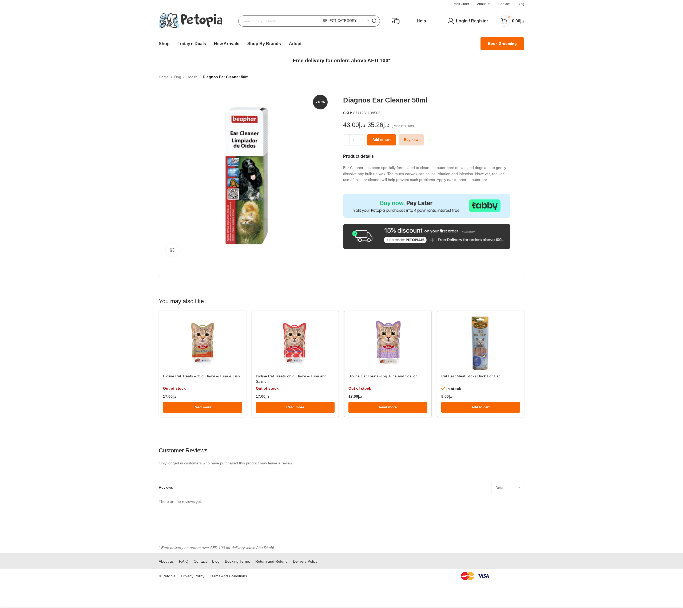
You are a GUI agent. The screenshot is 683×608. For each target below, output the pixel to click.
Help (421, 21)
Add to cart (381, 140)
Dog (177, 77)
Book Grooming (502, 43)
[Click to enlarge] (172, 250)
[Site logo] (190, 20)
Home (164, 77)
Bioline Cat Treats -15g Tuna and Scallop (383, 376)
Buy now (411, 140)
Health (191, 77)
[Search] (374, 21)
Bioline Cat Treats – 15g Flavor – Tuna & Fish (201, 376)
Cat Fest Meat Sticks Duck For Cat (470, 376)
